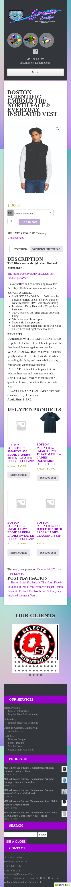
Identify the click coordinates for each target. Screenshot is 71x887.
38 (19, 670)
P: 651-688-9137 (12, 866)
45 (45, 670)
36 (55, 666)
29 (30, 666)
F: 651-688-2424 (12, 870)
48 (55, 670)
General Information (18, 711)
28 (26, 666)
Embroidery (10, 719)
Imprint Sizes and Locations (23, 714)
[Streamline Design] (35, 15)
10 (48, 657)
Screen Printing (12, 707)
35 (52, 666)
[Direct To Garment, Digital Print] (46, 40)
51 (37, 675)
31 (37, 666)
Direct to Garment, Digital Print (21, 727)
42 (34, 670)
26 (19, 666)
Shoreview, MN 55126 (15, 861)
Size (10, 212)
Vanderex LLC (35, 882)
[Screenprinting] (14, 40)
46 (48, 670)
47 (52, 670)
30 (34, 666)
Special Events (15, 746)
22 (48, 662)
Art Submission (16, 731)
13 (15, 662)
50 (34, 675)
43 (37, 670)
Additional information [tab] (46, 248)
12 (55, 657)
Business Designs (17, 739)
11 (52, 657)
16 (26, 662)
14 (19, 662)
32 (41, 666)
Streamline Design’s (14, 857)
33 (45, 666)
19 (37, 662)
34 (48, 666)
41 (30, 670)
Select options (18, 474)
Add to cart (29, 221)
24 (55, 662)
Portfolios (9, 736)
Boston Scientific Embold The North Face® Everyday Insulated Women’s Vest (35, 591)
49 (30, 675)
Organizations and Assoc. (21, 749)
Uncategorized (15, 237)
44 (41, 670)
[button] (57, 128)
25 (15, 666)
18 (34, 662)
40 (26, 670)
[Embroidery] (30, 40)
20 (41, 662)
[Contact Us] (15, 841)
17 (30, 662)
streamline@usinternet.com (18, 874)
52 (41, 675)
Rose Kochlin (15, 573)
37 (15, 670)
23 (52, 662)
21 (45, 662)
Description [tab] (20, 248)
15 (23, 662)
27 (23, 666)
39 (23, 670)
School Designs (16, 742)
